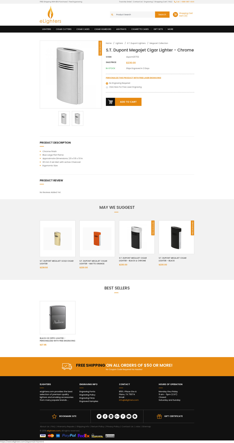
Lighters (46, 29)
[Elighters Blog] (134, 416)
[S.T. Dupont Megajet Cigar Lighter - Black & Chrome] (137, 237)
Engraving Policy (87, 394)
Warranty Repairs (65, 426)
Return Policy (97, 426)
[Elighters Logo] (50, 15)
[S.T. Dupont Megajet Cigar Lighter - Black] (176, 237)
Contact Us (138, 2)
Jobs (137, 426)
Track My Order (125, 2)
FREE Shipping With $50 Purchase (53, 2)
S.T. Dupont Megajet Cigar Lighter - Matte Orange (93, 262)
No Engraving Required (119, 83)
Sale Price (111, 62)
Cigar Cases (83, 29)
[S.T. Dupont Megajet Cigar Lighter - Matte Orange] (97, 238)
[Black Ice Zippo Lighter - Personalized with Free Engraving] (57, 317)
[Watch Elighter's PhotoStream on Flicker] (111, 416)
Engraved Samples (88, 401)
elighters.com (54, 430)
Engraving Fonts (87, 391)
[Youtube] (128, 416)
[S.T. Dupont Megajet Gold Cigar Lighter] (57, 238)
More (170, 29)
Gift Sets (158, 29)
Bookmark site (67, 416)
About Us (44, 426)
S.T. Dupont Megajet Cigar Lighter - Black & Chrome (133, 259)
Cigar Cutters (64, 29)
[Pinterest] (123, 416)
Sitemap (146, 426)
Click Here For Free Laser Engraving (125, 87)
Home (109, 43)
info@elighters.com (129, 400)
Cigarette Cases (140, 29)
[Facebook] (105, 416)
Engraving (148, 2)
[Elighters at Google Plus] (117, 416)
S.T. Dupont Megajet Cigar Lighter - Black (172, 259)
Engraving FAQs (87, 398)
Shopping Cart (160, 2)
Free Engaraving (75, 2)
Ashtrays (121, 29)
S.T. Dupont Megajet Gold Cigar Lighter (57, 262)
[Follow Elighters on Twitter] (99, 416)
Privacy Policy (113, 426)
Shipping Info (83, 426)
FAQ (170, 2)
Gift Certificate (173, 416)
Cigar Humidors (102, 29)
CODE (108, 57)
